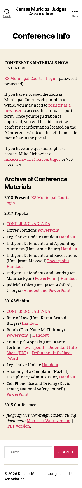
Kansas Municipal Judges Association (41, 11)
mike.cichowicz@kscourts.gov (32, 159)
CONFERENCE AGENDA (28, 223)
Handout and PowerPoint (46, 290)
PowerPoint (48, 230)
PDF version (18, 426)
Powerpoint (58, 261)
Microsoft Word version (48, 420)
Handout (67, 237)
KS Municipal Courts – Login (30, 78)
